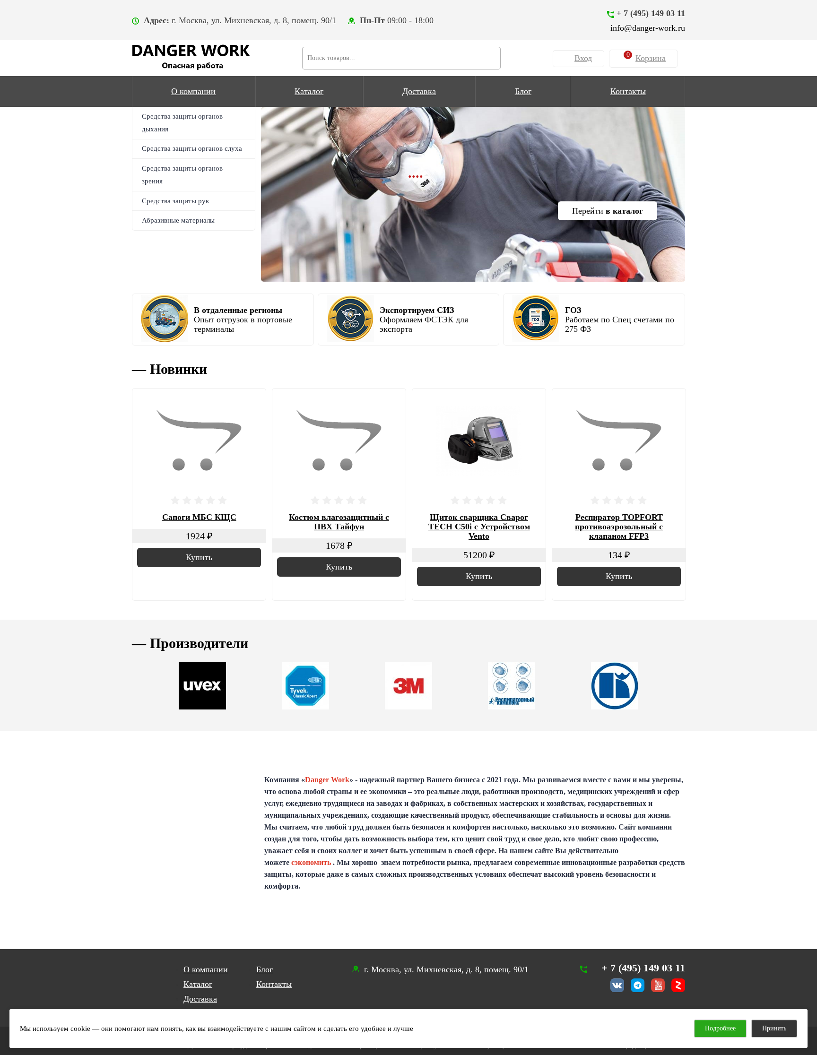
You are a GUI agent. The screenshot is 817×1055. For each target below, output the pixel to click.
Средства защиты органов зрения (182, 174)
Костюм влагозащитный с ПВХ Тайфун (339, 521)
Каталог (309, 91)
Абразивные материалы (178, 220)
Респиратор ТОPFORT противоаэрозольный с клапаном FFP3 (619, 526)
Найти (489, 56)
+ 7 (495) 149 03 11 (651, 13)
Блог (523, 91)
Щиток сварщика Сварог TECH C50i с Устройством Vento (479, 526)
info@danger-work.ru (647, 28)
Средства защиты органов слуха (192, 148)
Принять (774, 1028)
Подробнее (720, 1028)
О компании (193, 91)
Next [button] (673, 364)
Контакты (628, 91)
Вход (583, 58)
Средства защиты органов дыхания (182, 122)
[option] (473, 194)
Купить (199, 557)
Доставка (419, 91)
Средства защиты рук (175, 201)
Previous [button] (649, 364)
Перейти (607, 211)
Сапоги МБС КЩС (199, 517)
